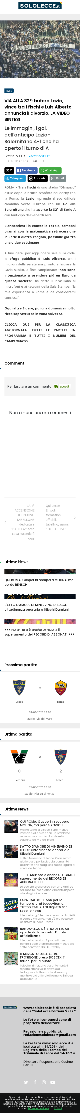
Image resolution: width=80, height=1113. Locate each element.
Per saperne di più (38, 1108)
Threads (40, 178)
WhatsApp (52, 170)
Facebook (28, 170)
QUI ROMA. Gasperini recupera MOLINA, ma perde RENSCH (44, 823)
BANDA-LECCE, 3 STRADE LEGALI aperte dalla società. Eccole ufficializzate (44, 932)
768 (12, 625)
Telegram (17, 178)
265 (12, 576)
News (9, 91)
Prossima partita (21, 665)
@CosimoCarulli (40, 156)
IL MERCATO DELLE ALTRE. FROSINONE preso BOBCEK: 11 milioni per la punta (42, 957)
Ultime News (16, 809)
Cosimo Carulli (15, 156)
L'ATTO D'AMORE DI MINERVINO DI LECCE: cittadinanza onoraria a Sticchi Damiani (36, 607)
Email (60, 178)
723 (12, 601)
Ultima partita (18, 734)
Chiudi (58, 1108)
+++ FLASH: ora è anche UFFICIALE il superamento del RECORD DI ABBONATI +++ (39, 632)
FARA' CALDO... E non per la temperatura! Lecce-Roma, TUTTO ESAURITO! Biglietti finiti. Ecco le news (44, 905)
